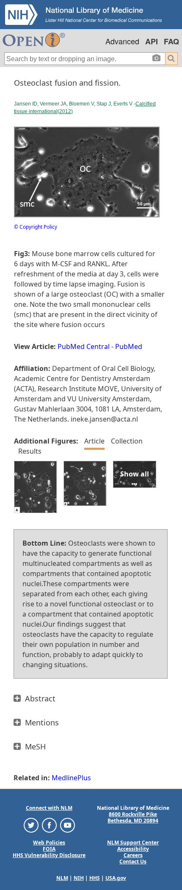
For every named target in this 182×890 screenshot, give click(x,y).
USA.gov (115, 878)
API (151, 41)
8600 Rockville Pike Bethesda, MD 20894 (133, 817)
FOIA (49, 848)
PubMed (128, 346)
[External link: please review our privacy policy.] (31, 824)
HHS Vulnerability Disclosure (49, 855)
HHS (94, 878)
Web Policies (49, 842)
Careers (133, 855)
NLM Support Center (133, 842)
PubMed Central (84, 346)
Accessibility (133, 848)
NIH (79, 878)
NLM (62, 878)
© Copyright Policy (35, 226)
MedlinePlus (71, 777)
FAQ (171, 41)
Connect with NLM (49, 808)
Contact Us (132, 861)
